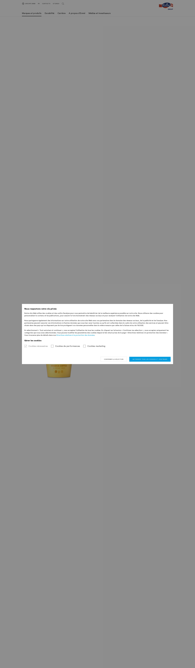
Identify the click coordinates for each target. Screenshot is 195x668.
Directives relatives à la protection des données (75, 335)
